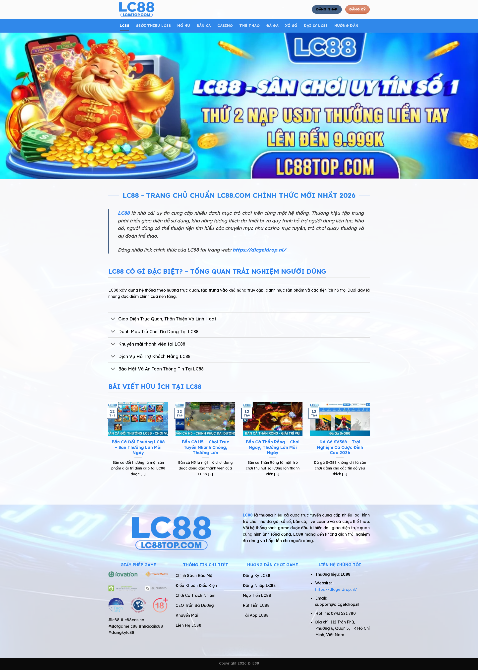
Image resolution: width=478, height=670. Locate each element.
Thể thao (249, 25)
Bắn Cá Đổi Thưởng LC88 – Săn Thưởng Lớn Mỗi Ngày (138, 447)
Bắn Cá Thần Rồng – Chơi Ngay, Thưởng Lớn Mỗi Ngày (272, 447)
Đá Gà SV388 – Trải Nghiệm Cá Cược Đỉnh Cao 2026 (340, 447)
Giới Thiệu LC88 (153, 25)
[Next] (370, 445)
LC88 (124, 25)
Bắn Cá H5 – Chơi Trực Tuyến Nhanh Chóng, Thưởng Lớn (205, 447)
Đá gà (272, 25)
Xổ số (291, 25)
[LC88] (153, 9)
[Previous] (107, 445)
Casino (225, 25)
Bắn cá (204, 25)
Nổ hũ (183, 25)
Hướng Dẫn (346, 25)
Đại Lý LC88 (316, 25)
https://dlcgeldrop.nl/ (259, 250)
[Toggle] (113, 319)
